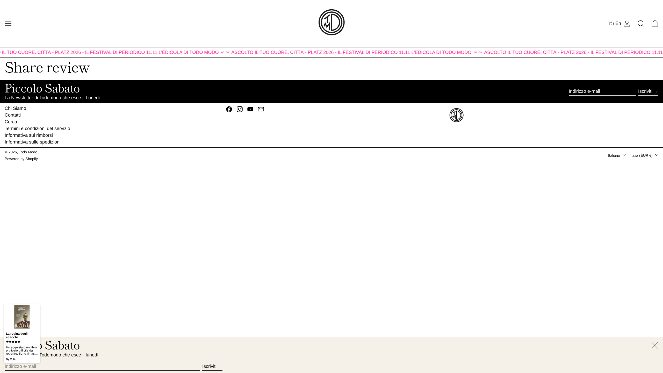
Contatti (13, 115)
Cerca (11, 121)
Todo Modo (28, 152)
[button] (640, 23)
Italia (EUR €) (642, 155)
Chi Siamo (15, 108)
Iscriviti (645, 91)
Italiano (614, 155)
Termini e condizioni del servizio (37, 128)
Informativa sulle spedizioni (33, 142)
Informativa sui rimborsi (29, 135)
